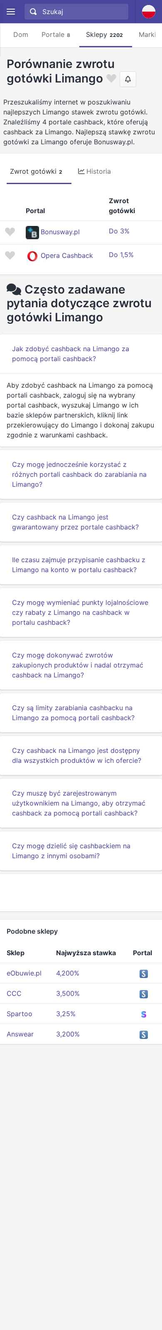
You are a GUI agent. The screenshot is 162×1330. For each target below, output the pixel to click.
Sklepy (104, 34)
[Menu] (10, 12)
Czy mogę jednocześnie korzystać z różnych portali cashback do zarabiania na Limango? (79, 474)
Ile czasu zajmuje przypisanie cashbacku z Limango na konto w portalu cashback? (78, 565)
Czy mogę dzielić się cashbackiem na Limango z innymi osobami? (71, 851)
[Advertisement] (81, 892)
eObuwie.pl (24, 973)
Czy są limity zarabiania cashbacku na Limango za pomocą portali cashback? (73, 713)
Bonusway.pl (60, 232)
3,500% (68, 993)
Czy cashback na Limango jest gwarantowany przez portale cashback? (75, 522)
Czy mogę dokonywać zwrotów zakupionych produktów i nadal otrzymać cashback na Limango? (77, 665)
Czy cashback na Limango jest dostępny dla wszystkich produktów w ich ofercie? (76, 755)
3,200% (68, 1034)
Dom (20, 34)
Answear (20, 1034)
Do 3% (119, 231)
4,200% (67, 973)
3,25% (66, 1014)
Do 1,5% (121, 254)
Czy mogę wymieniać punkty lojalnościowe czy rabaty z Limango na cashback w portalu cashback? (80, 612)
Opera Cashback (67, 255)
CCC (14, 993)
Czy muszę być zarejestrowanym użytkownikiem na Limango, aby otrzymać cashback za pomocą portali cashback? (78, 803)
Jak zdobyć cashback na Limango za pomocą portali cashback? (70, 354)
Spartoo (19, 1014)
